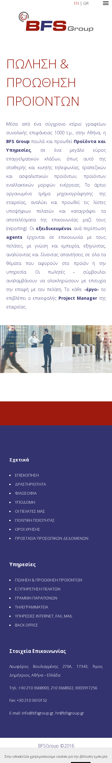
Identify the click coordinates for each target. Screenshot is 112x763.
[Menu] (106, 3)
